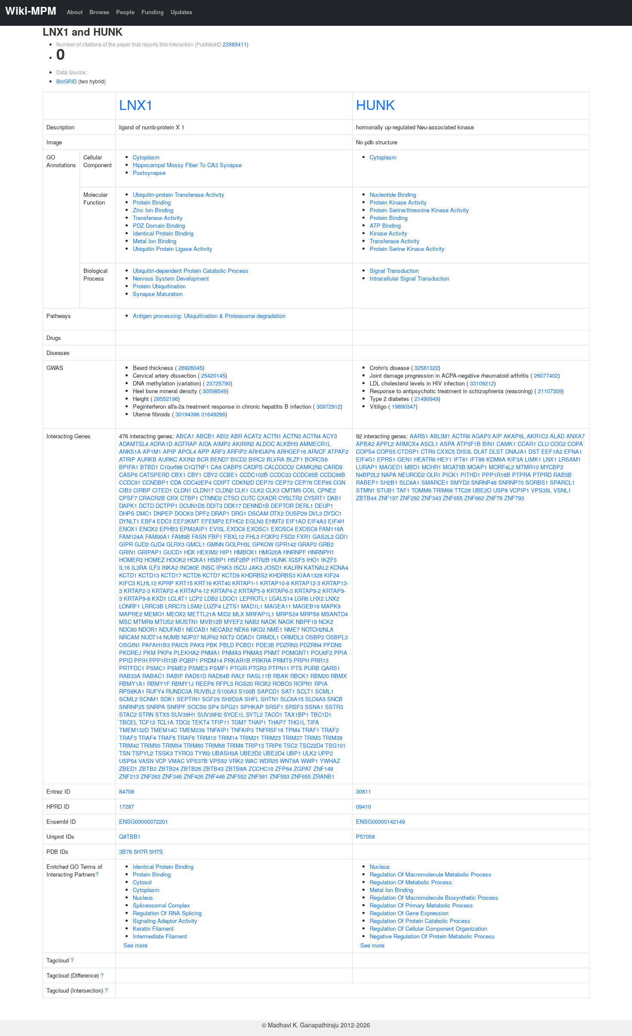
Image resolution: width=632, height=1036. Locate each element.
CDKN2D (243, 482)
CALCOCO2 (279, 467)
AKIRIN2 (243, 444)
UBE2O (481, 490)
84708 (126, 791)
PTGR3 (258, 668)
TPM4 (292, 730)
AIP (497, 436)
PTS (296, 668)
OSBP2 (314, 637)
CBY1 (194, 475)
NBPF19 (306, 621)
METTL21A (201, 614)
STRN (145, 714)
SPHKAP (252, 707)
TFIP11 (220, 722)
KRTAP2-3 (137, 591)
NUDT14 (151, 637)
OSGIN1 (129, 645)
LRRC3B (152, 606)
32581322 (426, 368)
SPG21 (230, 707)
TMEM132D (134, 730)
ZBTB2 (147, 768)
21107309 (550, 391)
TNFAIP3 (242, 730)
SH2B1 (389, 482)
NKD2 (258, 629)
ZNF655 (301, 776)
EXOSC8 (306, 529)
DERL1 (304, 505)
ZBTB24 (168, 768)
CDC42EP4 (197, 482)
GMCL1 (195, 544)
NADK (268, 621)
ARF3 (218, 451)
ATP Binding (385, 225)
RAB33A (130, 676)
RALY (238, 676)
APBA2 (365, 444)
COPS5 (386, 451)
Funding (152, 12)
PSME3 (198, 668)
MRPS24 (287, 614)
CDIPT (221, 482)
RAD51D (195, 676)
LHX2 (317, 598)
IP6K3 (224, 567)
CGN (339, 482)
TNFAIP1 (217, 730)
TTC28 (462, 490)
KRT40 (221, 583)
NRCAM (129, 637)
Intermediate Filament (160, 936)
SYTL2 (254, 714)
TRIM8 (235, 745)
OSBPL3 (337, 637)
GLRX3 (175, 544)
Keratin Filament (153, 928)
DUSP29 (296, 513)
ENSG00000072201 (143, 821)
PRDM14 (211, 660)
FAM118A (331, 529)
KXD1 (159, 598)
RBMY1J (183, 683)
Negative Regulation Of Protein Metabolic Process (432, 936)
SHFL (252, 699)
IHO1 (313, 560)
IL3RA (139, 567)
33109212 (482, 383)
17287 (126, 806)
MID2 (224, 614)
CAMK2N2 (309, 467)
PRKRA (261, 660)
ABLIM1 (440, 436)
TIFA (313, 722)
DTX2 (277, 513)
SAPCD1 (268, 691)
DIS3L (464, 451)
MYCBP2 (551, 467)
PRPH (301, 660)
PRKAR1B (237, 660)
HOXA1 (196, 560)
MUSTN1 (186, 621)
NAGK (286, 621)
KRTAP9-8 (137, 598)
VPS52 (218, 761)
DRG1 (238, 513)
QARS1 (330, 668)
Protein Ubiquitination (159, 286)
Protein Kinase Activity (398, 202)
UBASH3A (225, 753)
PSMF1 (218, 668)
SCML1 (324, 691)
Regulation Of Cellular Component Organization (428, 928)
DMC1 (144, 513)
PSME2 (177, 668)
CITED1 (162, 490)
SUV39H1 (183, 714)
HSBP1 (217, 560)
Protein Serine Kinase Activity (407, 248)
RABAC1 (153, 676)
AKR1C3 (537, 436)
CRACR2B (152, 498)
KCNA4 (339, 567)
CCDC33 (280, 475)
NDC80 (128, 629)
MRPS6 (309, 614)
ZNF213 (129, 776)
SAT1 (288, 691)
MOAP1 (477, 467)
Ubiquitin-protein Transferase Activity (178, 194)
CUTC (248, 498)
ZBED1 (128, 768)
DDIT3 (214, 505)
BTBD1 (149, 467)
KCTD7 (211, 575)
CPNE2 (326, 490)
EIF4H (336, 521)
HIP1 (226, 552)
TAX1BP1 (296, 714)
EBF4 (148, 521)
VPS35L (541, 490)
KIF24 (331, 575)
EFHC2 (235, 521)
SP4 (213, 707)
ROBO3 (282, 683)
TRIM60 (193, 745)
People (125, 12)
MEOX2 (176, 614)
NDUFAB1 (171, 629)
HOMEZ (154, 560)
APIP (169, 451)
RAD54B (219, 676)
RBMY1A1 (132, 683)
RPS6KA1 (131, 691)
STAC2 (128, 714)
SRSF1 (274, 707)
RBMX (339, 676)
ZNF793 (514, 498)
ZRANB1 (323, 776)
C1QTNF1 (196, 467)
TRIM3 (312, 737)
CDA (175, 482)
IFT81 (461, 459)
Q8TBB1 (130, 836)
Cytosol (142, 882)
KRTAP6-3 (280, 591)
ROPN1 (303, 683)
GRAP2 (307, 544)
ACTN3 (292, 436)
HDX (189, 552)
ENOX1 (128, 529)
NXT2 (227, 637)
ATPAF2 (338, 451)
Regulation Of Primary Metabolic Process (421, 905)
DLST (496, 451)
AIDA (205, 444)
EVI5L (217, 529)
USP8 (500, 490)
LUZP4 (212, 606)
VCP (160, 761)
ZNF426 (193, 776)
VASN (145, 761)
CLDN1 (182, 490)
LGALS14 (281, 598)
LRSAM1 (569, 459)
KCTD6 (192, 575)
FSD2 (288, 536)
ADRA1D (161, 444)
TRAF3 (128, 737)
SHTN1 (270, 699)
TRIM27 (292, 737)
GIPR (126, 544)
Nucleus (143, 897)
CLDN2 (224, 490)
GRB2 (326, 544)
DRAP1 (220, 513)
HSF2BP (239, 560)
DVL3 (315, 513)
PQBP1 (188, 660)
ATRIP (127, 459)
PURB (311, 668)
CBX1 (178, 475)
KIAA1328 (309, 575)
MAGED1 (391, 467)
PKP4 (164, 652)
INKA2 (170, 567)
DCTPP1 (167, 505)
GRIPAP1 (150, 552)
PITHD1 (470, 475)
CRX (172, 498)
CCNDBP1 (155, 482)
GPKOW (262, 544)
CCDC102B (253, 475)
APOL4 (187, 451)
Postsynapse (149, 172)
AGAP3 (481, 436)
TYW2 (202, 753)
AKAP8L (514, 436)
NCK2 (326, 621)
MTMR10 (527, 467)
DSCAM (258, 513)
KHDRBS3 (282, 575)
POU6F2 (321, 652)
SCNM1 (149, 699)
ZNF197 (388, 498)
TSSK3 (164, 753)
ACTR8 (461, 436)
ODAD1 (245, 637)
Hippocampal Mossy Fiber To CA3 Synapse (187, 165)
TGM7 (238, 722)
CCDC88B (332, 475)
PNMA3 (231, 652)
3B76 (125, 851)
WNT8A (289, 761)
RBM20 (319, 676)
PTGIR (238, 668)
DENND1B (256, 505)
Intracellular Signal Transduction (409, 278)
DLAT (481, 451)
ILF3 (154, 567)
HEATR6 (425, 459)
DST (534, 451)
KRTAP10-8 (274, 583)
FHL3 (252, 536)
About (75, 12)
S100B (247, 691)
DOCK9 (184, 513)
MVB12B (211, 621)
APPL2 (385, 444)
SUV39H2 (209, 714)
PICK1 (450, 475)
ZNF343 (431, 498)
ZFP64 (283, 768)
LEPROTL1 (253, 598)
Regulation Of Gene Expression (409, 913)
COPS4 (365, 451)
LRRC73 (175, 606)
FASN (199, 536)
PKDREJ (130, 652)
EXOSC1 (258, 529)
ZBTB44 (366, 498)
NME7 (292, 629)
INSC (208, 567)
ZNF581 (258, 776)
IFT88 (477, 459)
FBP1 (215, 536)
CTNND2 (211, 498)
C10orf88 (171, 467)
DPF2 (202, 513)
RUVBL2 (204, 691)
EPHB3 (169, 529)
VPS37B (197, 761)
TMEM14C (163, 730)
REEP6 (205, 683)
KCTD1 (128, 575)
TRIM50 (150, 745)
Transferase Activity (158, 218)
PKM (149, 652)
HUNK (375, 104)
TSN (124, 753)
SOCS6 (196, 707)
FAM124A (131, 536)
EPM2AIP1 (194, 529)
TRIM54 (172, 745)
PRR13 (319, 660)
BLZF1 (294, 459)
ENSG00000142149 (380, 821)
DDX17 (232, 505)
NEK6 (241, 629)
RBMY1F (158, 683)
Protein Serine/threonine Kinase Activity (419, 210)
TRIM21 (249, 737)
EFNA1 (573, 451)
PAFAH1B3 (156, 645)
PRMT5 (282, 660)
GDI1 (341, 536)
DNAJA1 (516, 451)
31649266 (213, 414)
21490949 (426, 398)
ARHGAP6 (262, 451)
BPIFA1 (128, 467)
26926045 (190, 368)
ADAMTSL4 (133, 444)
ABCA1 (185, 436)
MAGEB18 (306, 606)
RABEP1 (367, 482)
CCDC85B (305, 475)
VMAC (176, 761)
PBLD (226, 645)
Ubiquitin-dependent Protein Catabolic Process (191, 270)
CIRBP (141, 490)
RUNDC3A (179, 691)
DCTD (146, 505)
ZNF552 (236, 776)
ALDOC (265, 444)
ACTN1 (272, 436)
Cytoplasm (146, 157)
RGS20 (244, 683)
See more (135, 945)
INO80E (189, 567)
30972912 (328, 406)
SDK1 (167, 699)
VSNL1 (562, 490)
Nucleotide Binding (393, 194)
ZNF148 (323, 768)
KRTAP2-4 (165, 591)
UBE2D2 (250, 753)
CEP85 (322, 482)
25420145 (213, 375)
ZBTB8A (236, 768)
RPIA (321, 683)
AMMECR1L (315, 444)
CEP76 (303, 482)
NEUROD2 (411, 475)
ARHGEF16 (291, 451)
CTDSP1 (408, 451)
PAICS (180, 645)
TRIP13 (254, 745)
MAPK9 (331, 606)
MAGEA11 (277, 606)
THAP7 (277, 722)
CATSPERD (154, 475)
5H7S (156, 851)
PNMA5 (252, 652)
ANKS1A (130, 451)
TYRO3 (184, 753)
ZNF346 (172, 776)
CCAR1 (527, 444)
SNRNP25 (131, 707)
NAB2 (252, 621)
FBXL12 (234, 536)
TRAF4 (147, 737)
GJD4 (157, 544)
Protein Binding (152, 202)
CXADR (266, 498)
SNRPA (155, 707)
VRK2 (236, 761)
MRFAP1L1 (260, 614)
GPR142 (285, 544)
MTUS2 (164, 621)
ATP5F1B (469, 444)
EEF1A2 (551, 451)
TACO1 (273, 714)
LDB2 (211, 598)
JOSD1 (273, 567)
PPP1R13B (163, 660)
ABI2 (222, 436)
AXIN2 (187, 459)
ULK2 (309, 753)
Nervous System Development (171, 278)
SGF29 (211, 699)
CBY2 (210, 475)
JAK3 (255, 567)
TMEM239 (192, 730)
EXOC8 (236, 529)
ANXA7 (575, 436)
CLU (543, 444)
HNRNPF (294, 552)
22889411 (235, 44)
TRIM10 (206, 737)
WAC (251, 761)
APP (203, 451)
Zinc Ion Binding (153, 210)
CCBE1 (228, 475)
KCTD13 (148, 575)
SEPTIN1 (188, 699)
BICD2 (238, 459)
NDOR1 (147, 629)
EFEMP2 (212, 521)
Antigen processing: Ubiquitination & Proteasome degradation (209, 316)
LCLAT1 (177, 598)
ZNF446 (215, 776)
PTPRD (542, 475)
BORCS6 (316, 459)
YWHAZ (330, 761)
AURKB (146, 459)
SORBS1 (536, 482)
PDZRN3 (287, 645)
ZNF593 (279, 776)
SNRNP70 (511, 482)
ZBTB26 (191, 768)
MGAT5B (454, 467)
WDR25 (268, 761)
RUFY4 (155, 691)
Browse (99, 12)
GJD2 (142, 544)
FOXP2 (270, 536)
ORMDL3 (292, 637)
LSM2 (194, 606)
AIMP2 (221, 444)
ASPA (447, 444)
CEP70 (264, 482)
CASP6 (128, 475)
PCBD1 (245, 645)
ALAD (557, 436)
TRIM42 (129, 745)
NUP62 (209, 637)
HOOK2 (176, 560)
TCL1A (165, 722)
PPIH (140, 660)
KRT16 (203, 583)
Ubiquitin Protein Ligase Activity (172, 248)
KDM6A (496, 459)
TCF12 (147, 722)
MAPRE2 (130, 614)
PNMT (272, 652)
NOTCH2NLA (317, 629)
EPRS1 (386, 459)
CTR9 (428, 451)
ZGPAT (303, 768)
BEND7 (219, 459)
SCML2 (128, 699)
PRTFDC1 (131, 668)
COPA (575, 444)
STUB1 (386, 490)
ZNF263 (150, 776)
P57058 (365, 836)
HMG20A (270, 552)
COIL (309, 490)
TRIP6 (274, 745)
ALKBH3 (287, 444)
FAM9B (181, 536)
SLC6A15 (292, 699)
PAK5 (197, 645)
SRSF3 (294, 707)
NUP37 (190, 637)
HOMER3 (131, 560)
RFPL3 (224, 683)
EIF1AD (296, 521)
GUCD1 (172, 552)
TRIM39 (332, 737)
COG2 (558, 444)
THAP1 (257, 722)
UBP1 (293, 753)
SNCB (335, 699)
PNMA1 (210, 652)
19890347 (404, 406)
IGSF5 (296, 560)
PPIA (340, 652)
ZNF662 (474, 498)
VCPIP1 (519, 490)
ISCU (240, 567)
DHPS (127, 513)
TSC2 (290, 745)
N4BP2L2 (368, 475)
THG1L (296, 722)
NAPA (388, 475)
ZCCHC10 (261, 768)
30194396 (187, 414)
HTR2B (261, 560)
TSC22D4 (311, 745)
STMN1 (365, 490)
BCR (203, 459)
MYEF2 (233, 621)
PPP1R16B (496, 475)
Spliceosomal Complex (161, 905)
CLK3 (272, 490)
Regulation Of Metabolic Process (411, 882)
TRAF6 (186, 737)
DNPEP (163, 513)
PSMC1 (156, 668)
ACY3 (329, 436)
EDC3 (164, 521)
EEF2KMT (186, 521)
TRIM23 (271, 737)
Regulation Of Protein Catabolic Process (420, 921)
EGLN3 (254, 521)
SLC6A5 (315, 699)
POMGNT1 (295, 652)
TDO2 (182, 722)
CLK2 (257, 490)
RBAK (280, 676)
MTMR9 (143, 621)
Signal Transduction (394, 270)
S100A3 (227, 691)
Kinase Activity (389, 233)
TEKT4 (200, 722)
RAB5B (562, 475)
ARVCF (317, 451)
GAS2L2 (323, 536)
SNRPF (176, 707)
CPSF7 (128, 498)
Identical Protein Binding (163, 233)
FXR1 (304, 536)
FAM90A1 (157, 536)
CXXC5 (446, 451)
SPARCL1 (562, 482)
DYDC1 (333, 513)
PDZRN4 (311, 645)
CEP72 (284, 482)
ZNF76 (494, 498)
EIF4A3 (316, 521)
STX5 (162, 714)
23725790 (218, 383)
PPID (125, 660)
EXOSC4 (282, 529)
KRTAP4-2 (224, 591)
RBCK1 (299, 676)
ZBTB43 (213, 768)
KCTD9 (230, 575)
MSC (125, 621)
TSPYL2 (142, 753)
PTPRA (521, 475)
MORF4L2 (501, 467)
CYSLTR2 (290, 498)
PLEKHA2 (186, 652)
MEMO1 (154, 614)
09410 (363, 806)
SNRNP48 (484, 482)
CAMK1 (506, 444)
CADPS (253, 467)
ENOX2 (148, 529)
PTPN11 (278, 668)
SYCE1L (234, 714)
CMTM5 (291, 490)
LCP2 (195, 598)
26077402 (546, 375)
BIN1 (488, 444)
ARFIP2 (237, 451)
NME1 (274, 629)
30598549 (214, 391)
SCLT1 (305, 691)
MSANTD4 (334, 614)
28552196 (166, 398)
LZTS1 (231, 606)
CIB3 (125, 490)
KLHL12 (146, 583)
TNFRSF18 (269, 730)
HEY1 (444, 459)
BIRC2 (257, 459)
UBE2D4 (274, 753)
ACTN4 (312, 436)
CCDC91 (130, 482)
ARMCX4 (407, 444)
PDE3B (265, 645)
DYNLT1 (129, 521)
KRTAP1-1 (245, 583)
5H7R (140, 851)
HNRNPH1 (321, 552)
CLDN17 (203, 490)
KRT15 (184, 583)
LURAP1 (366, 467)
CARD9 (333, 467)
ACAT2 (252, 436)
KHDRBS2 (254, 575)
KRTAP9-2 (308, 591)
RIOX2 (263, 683)
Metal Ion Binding (154, 241)
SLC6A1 (409, 482)
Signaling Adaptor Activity (165, 921)
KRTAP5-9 (252, 591)
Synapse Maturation (158, 294)
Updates (181, 12)
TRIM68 (215, 745)
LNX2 (332, 598)
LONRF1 (129, 606)
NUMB (171, 637)
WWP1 (309, 761)
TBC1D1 (320, 714)
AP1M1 (152, 451)
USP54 (128, 761)
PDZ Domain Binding (159, 225)
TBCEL (128, 722)
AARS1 (419, 436)
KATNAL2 (316, 567)
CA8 (216, 467)
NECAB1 (197, 629)
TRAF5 (166, 737)
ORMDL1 (267, 637)
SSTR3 (334, 707)
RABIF (174, 676)
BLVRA (276, 459)
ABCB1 (205, 436)
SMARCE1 (434, 482)
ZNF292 (410, 498)
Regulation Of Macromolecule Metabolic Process (430, 874)
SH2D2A (232, 699)
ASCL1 (429, 444)
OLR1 (433, 475)
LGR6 (301, 598)
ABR (236, 436)
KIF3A (515, 459)
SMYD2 (459, 482)
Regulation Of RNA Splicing (167, 913)
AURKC (167, 459)
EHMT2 (274, 521)
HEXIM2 (207, 552)
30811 (363, 791)
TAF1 (403, 490)
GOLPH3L (238, 544)
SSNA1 (314, 707)
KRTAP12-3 (305, 583)
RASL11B (259, 676)
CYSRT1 (314, 498)
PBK (212, 645)
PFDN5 (332, 645)
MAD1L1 (252, 606)
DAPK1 (128, 505)
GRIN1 (127, 552)
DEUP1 (324, 505)
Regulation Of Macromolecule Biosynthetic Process (434, 897)
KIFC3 (127, 583)
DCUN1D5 (192, 505)
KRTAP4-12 (194, 591)
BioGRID (66, 81)
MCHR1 (431, 467)
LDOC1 (229, 598)
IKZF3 (329, 560)
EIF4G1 (365, 459)
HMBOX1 (245, 552)
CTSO (231, 498)
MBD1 (412, 467)
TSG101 (335, 745)
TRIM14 (228, 737)
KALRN (293, 567)
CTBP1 (189, 498)
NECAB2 (221, 629)
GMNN (215, 544)
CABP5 (232, 467)
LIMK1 (533, 459)
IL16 (124, 567)
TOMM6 (421, 490)
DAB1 (334, 498)
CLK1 (242, 490)
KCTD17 (171, 575)
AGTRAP (185, 444)
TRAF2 (330, 730)
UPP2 (325, 753)
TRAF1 (310, 730)
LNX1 (136, 104)
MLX (238, 614)
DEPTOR (282, 505)
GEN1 (404, 459)
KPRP (166, 583)
